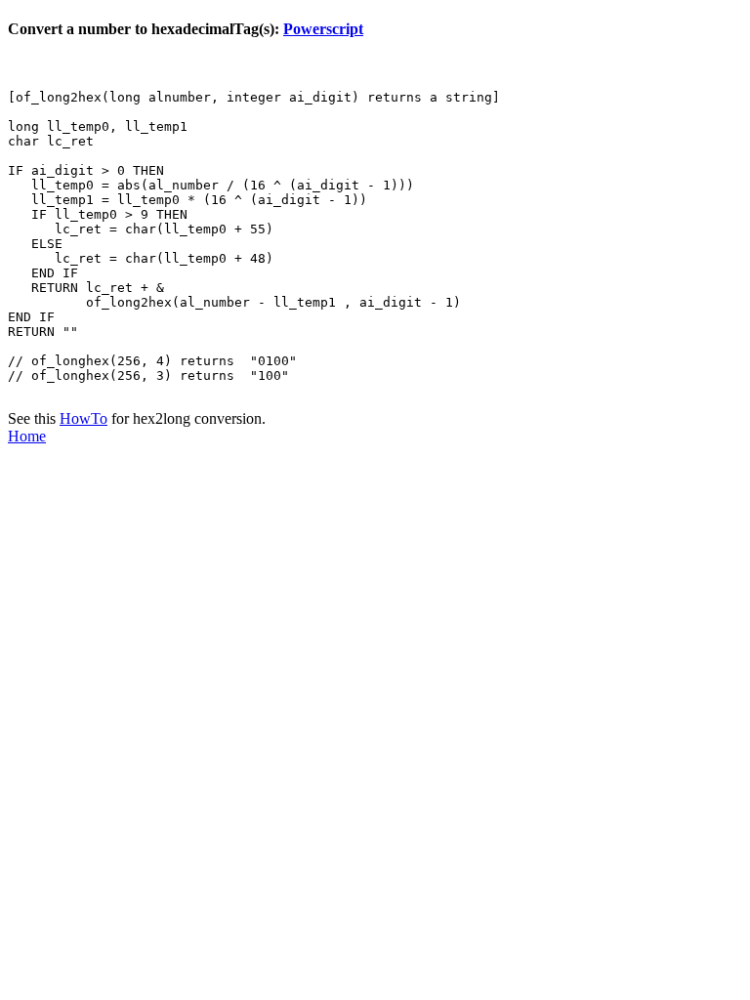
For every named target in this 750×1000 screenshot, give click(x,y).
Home (27, 436)
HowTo (83, 418)
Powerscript (323, 29)
